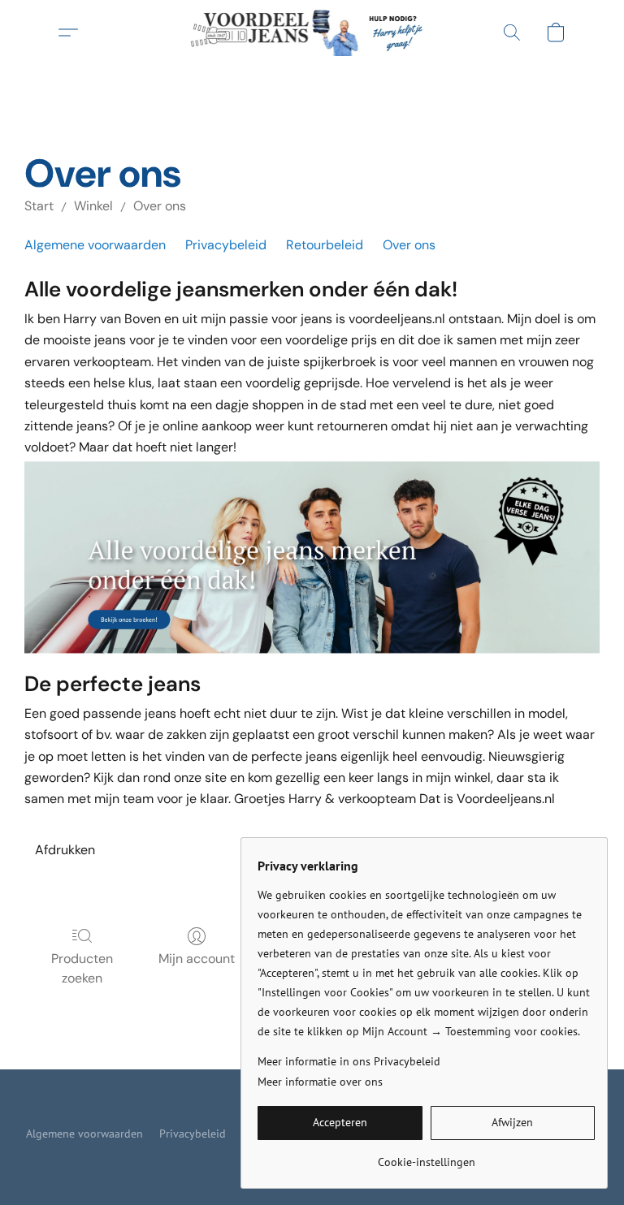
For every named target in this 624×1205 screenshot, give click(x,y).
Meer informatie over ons (320, 1081)
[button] (312, 32)
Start (39, 205)
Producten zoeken (82, 968)
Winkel (93, 205)
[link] (426, 1156)
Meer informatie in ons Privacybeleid (349, 1061)
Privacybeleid (225, 244)
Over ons (159, 205)
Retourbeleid (324, 244)
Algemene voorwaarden (95, 244)
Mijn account (196, 958)
